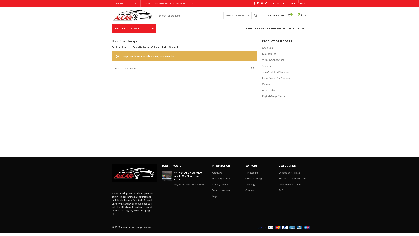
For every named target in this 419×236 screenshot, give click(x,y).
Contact (249, 190)
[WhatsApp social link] (266, 3)
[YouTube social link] (262, 3)
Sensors (266, 65)
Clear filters (120, 47)
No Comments (199, 184)
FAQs (282, 190)
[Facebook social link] (254, 3)
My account (251, 172)
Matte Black (142, 47)
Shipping (250, 184)
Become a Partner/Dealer (293, 178)
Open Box (267, 47)
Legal (215, 196)
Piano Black (160, 47)
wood (175, 47)
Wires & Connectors (273, 59)
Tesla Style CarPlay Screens (277, 71)
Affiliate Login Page (290, 184)
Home (115, 41)
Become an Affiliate (289, 172)
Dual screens (269, 53)
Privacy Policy (220, 184)
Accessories (268, 90)
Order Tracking (253, 178)
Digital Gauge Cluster (274, 96)
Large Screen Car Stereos (276, 78)
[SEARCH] (256, 15)
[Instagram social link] (258, 3)
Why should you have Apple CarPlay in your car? (188, 176)
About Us (217, 172)
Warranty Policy (221, 178)
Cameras (267, 84)
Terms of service (221, 190)
